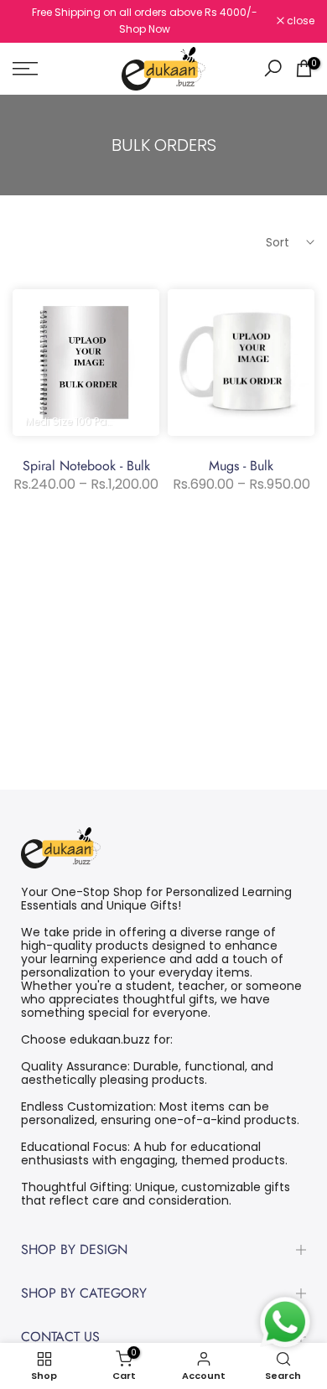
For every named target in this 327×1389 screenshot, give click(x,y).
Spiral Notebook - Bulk (86, 465)
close (299, 21)
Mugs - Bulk (241, 465)
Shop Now (144, 29)
